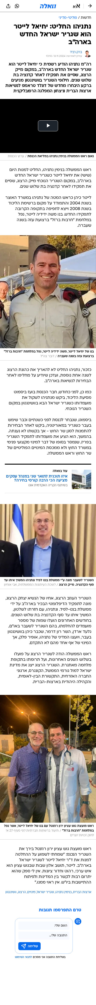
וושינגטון (11, 892)
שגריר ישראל (45, 892)
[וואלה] (48, 6)
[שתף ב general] (8, 6)
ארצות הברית (82, 892)
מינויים (31, 892)
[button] (76, 6)
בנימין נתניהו (63, 892)
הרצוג (22, 892)
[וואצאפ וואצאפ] (17, 6)
